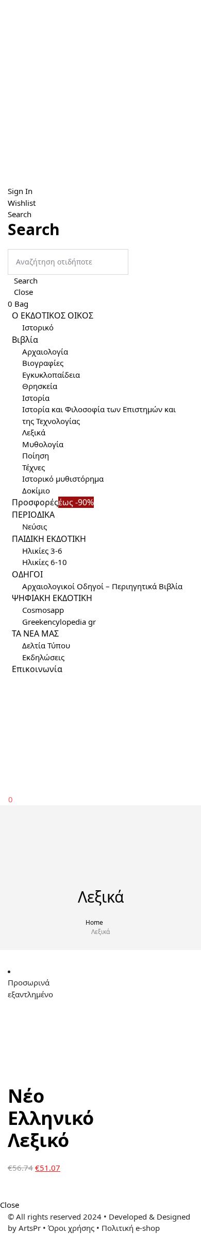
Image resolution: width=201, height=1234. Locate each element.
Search (26, 280)
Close (23, 292)
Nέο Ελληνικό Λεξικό (51, 1118)
